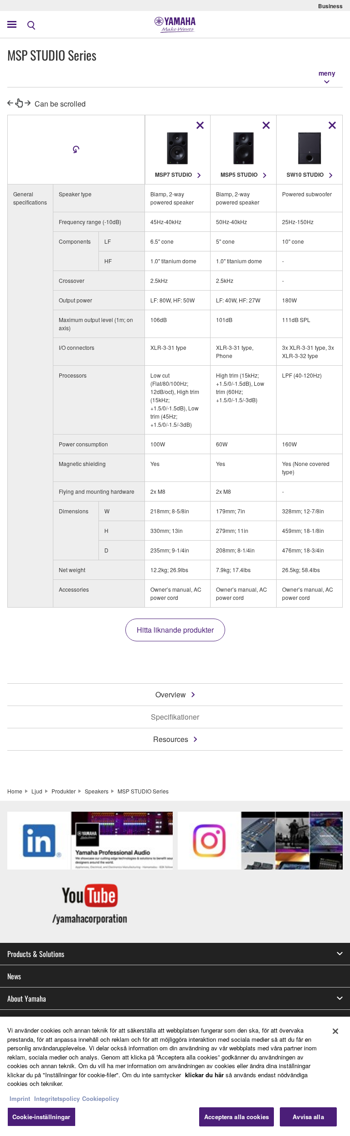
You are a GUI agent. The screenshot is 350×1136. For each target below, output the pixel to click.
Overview (170, 694)
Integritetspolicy (57, 1098)
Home (14, 791)
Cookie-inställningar (41, 1116)
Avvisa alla (308, 1116)
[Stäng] (335, 1031)
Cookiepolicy (100, 1098)
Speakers (96, 791)
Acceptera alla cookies (236, 1116)
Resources (170, 739)
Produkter (63, 791)
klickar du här (204, 1074)
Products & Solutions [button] (35, 953)
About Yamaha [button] (26, 998)
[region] (175, 1076)
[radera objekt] (200, 125)
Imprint (20, 1098)
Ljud (36, 791)
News (14, 976)
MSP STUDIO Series (143, 791)
